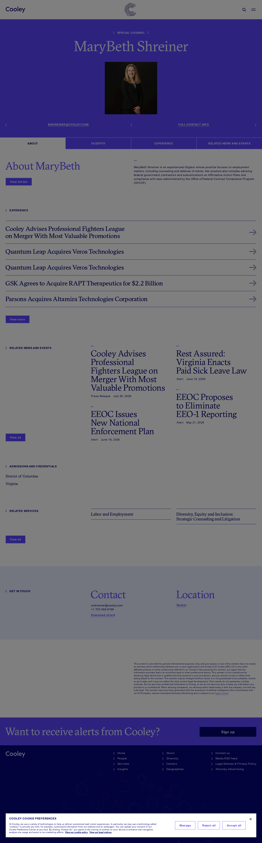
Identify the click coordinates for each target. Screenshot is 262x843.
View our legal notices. (100, 832)
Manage (185, 825)
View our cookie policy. (76, 832)
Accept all (234, 825)
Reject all (208, 825)
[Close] (251, 819)
